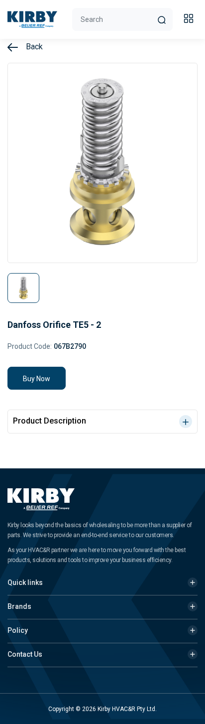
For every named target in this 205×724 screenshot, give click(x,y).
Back (33, 46)
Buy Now (36, 379)
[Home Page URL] (32, 19)
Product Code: (29, 346)
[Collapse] (190, 19)
